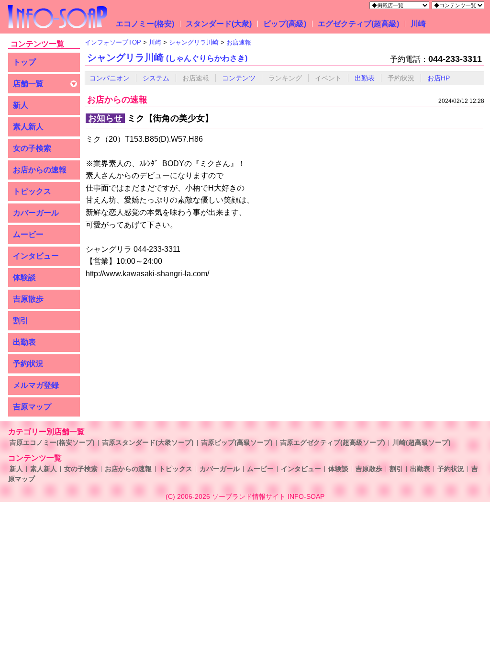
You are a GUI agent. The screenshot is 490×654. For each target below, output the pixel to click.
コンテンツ (239, 78)
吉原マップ (32, 407)
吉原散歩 (28, 299)
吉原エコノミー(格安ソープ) (52, 442)
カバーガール (36, 213)
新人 (20, 105)
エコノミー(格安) (145, 24)
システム (156, 78)
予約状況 (28, 364)
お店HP (438, 78)
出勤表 (24, 342)
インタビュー (36, 256)
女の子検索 (32, 148)
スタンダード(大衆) (219, 24)
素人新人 (28, 127)
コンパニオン (109, 78)
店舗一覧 (28, 83)
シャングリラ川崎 (167, 57)
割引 (20, 320)
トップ (24, 62)
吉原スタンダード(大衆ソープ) (148, 442)
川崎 (418, 24)
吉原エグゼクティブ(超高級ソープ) (332, 442)
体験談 (24, 277)
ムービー (28, 234)
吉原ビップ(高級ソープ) (237, 442)
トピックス (32, 191)
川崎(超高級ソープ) (421, 442)
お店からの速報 (40, 170)
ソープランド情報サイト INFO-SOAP (268, 496)
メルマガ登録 (36, 385)
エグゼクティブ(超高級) (358, 24)
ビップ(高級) (284, 24)
